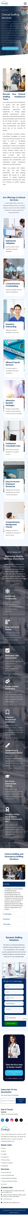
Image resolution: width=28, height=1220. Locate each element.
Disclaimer (5, 1166)
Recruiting (6, 884)
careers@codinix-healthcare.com (11, 1202)
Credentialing (7, 914)
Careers (4, 1154)
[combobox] (7, 998)
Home (4, 1148)
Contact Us (5, 1157)
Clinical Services (6, 1172)
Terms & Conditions (7, 1163)
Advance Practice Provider (9, 1181)
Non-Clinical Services (8, 1175)
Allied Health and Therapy (9, 1178)
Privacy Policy (6, 1160)
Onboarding (6, 924)
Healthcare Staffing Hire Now (14, 1072)
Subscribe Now (21, 1100)
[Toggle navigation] (25, 3)
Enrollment (6, 919)
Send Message (11, 1023)
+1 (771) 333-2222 (7, 1199)
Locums (4, 1184)
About (4, 1151)
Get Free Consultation (9, 48)
